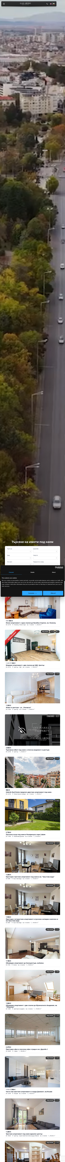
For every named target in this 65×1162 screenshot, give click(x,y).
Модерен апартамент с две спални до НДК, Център (25, 665)
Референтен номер (38, 562)
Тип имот (9, 562)
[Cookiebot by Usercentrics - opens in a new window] (56, 567)
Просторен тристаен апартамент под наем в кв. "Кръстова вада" (30, 877)
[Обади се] (47, 3)
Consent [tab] (11, 572)
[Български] (53, 4)
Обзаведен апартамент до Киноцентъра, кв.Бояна (25, 963)
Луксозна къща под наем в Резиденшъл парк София (25, 834)
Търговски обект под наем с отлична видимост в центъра (27, 750)
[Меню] (4, 3)
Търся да (9, 548)
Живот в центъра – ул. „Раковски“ (18, 707)
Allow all (53, 593)
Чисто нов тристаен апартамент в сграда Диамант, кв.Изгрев (29, 1091)
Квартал (35, 555)
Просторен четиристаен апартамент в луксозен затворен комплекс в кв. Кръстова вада (32, 920)
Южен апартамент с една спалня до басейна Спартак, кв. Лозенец (31, 623)
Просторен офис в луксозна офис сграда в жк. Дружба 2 (27, 1049)
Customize (31, 593)
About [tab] (53, 572)
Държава (35, 548)
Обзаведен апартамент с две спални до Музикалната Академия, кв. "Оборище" (31, 1006)
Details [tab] (32, 572)
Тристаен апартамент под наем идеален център (24, 1134)
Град (8, 555)
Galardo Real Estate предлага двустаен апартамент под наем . (29, 792)
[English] (50, 4)
